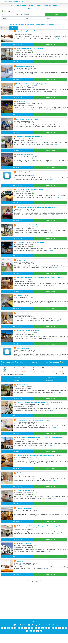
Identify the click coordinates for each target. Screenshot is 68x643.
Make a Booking (50, 44)
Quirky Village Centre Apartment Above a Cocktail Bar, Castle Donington (39, 437)
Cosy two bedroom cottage (25, 490)
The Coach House (22, 295)
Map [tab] (13, 28)
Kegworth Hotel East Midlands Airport (28, 225)
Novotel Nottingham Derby (24, 172)
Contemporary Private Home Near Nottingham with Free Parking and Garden (41, 526)
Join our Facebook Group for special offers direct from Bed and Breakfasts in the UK (34, 24)
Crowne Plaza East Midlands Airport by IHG (30, 242)
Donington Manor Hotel (24, 543)
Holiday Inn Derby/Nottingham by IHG (28, 330)
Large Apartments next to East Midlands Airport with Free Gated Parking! (39, 402)
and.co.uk (13, 2)
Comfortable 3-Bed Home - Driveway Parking (30, 48)
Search (56, 14)
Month (12, 362)
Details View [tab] (4, 28)
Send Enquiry (51, 377)
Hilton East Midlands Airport (25, 154)
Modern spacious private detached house (29, 136)
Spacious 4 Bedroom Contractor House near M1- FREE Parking (36, 207)
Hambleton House (22, 473)
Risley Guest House (23, 348)
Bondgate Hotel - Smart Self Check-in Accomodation (33, 420)
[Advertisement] (34, 601)
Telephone (17, 377)
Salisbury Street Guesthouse (25, 66)
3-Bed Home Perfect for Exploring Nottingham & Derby (33, 84)
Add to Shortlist (17, 44)
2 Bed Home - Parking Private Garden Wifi (30, 189)
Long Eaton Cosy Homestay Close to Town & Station (32, 31)
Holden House (21, 260)
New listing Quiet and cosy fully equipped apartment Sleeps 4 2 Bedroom (39, 277)
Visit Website (17, 380)
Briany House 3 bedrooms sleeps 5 (27, 119)
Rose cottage (21, 313)
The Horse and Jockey (24, 508)
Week (46, 362)
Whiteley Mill (20, 561)
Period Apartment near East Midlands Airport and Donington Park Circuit (39, 455)
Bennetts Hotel (20, 101)
